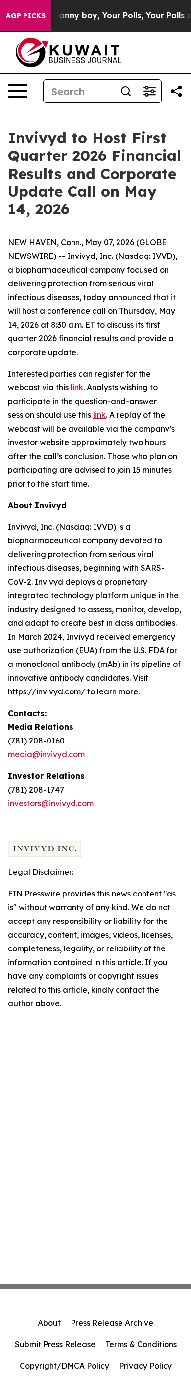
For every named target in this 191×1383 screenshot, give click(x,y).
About (49, 1323)
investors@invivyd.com (51, 803)
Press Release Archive (112, 1323)
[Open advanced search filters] (149, 91)
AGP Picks (26, 15)
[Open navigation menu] (17, 91)
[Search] (126, 91)
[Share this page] (176, 91)
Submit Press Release (55, 1344)
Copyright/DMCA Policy (64, 1366)
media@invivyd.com (46, 754)
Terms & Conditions (141, 1344)
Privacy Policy (145, 1366)
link (77, 387)
